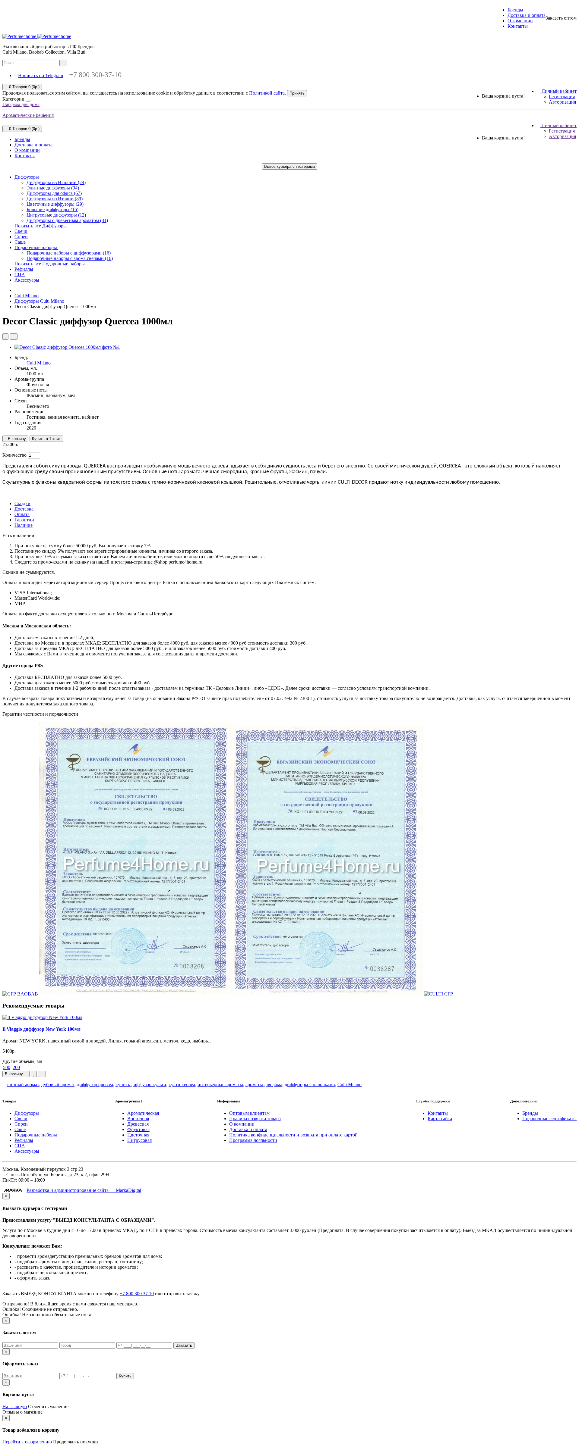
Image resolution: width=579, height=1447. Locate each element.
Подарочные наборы (36, 247)
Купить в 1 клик (46, 438)
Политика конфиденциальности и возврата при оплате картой (293, 1134)
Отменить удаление (48, 1406)
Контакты (518, 26)
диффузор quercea (95, 1084)
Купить (125, 1376)
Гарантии (24, 519)
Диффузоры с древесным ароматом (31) (67, 220)
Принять (297, 93)
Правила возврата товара (255, 1118)
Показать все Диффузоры (40, 225)
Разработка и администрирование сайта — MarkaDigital (84, 1190)
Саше (20, 242)
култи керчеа (182, 1084)
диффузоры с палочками (310, 1084)
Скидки (22, 503)
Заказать (184, 1345)
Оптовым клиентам (249, 1113)
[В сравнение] (13, 336)
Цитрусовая (139, 1140)
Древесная (138, 1124)
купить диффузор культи (140, 1084)
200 (16, 1067)
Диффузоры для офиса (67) (54, 193)
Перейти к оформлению (27, 1441)
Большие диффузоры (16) (52, 209)
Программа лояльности (253, 1140)
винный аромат (23, 1084)
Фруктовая (138, 1129)
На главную (14, 1406)
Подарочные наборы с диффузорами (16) (69, 252)
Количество (14, 455)
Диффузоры (27, 177)
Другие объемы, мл (22, 1061)
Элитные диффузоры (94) (53, 187)
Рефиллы (23, 269)
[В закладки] (5, 336)
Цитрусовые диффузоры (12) (56, 214)
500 (6, 1067)
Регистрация (562, 96)
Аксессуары (26, 280)
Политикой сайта (267, 92)
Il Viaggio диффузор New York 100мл (41, 1029)
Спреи (21, 236)
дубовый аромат (57, 1084)
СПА (19, 274)
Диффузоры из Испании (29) (56, 182)
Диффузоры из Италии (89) (55, 198)
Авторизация (562, 102)
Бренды (515, 9)
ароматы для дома (263, 1084)
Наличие (23, 525)
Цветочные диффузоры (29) (55, 204)
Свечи (20, 231)
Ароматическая (143, 1113)
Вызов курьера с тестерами (289, 166)
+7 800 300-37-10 (95, 75)
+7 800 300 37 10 (137, 1293)
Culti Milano (39, 362)
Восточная (138, 1118)
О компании (520, 20)
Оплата (22, 514)
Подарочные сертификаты (549, 1118)
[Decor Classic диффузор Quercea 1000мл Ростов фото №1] (67, 347)
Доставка (23, 508)
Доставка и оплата (527, 15)
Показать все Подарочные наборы (49, 263)
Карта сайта (440, 1118)
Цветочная (138, 1134)
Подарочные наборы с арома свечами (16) (70, 258)
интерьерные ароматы (220, 1084)
